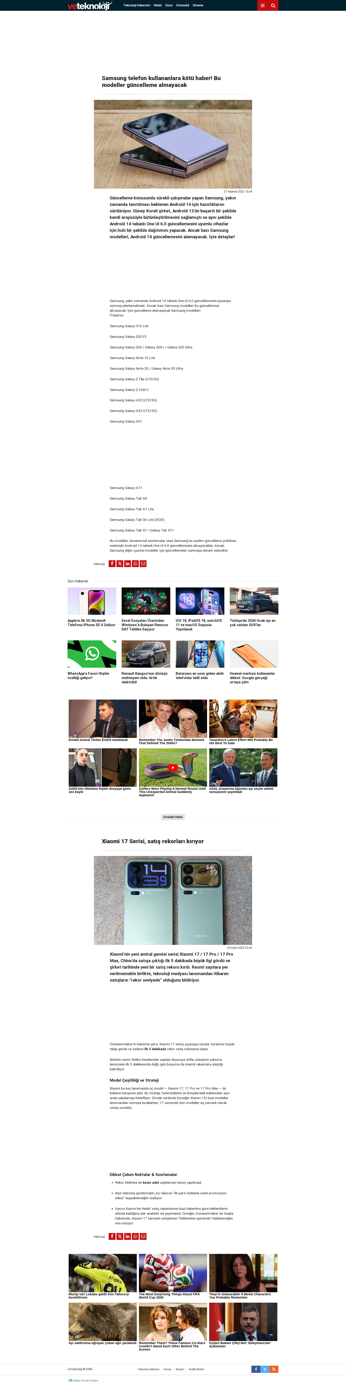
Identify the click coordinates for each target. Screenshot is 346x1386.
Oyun (169, 5)
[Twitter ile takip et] (264, 1369)
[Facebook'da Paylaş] (112, 563)
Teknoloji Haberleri (136, 5)
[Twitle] (119, 563)
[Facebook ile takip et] (255, 1369)
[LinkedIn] (127, 563)
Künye (167, 1369)
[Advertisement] (173, 41)
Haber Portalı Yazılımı (86, 1380)
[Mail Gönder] (143, 563)
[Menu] (262, 5)
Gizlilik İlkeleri (196, 1369)
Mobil (158, 5)
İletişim (180, 1369)
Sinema (198, 5)
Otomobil (182, 5)
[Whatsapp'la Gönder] (135, 563)
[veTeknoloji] (90, 5)
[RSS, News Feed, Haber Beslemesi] (273, 1369)
